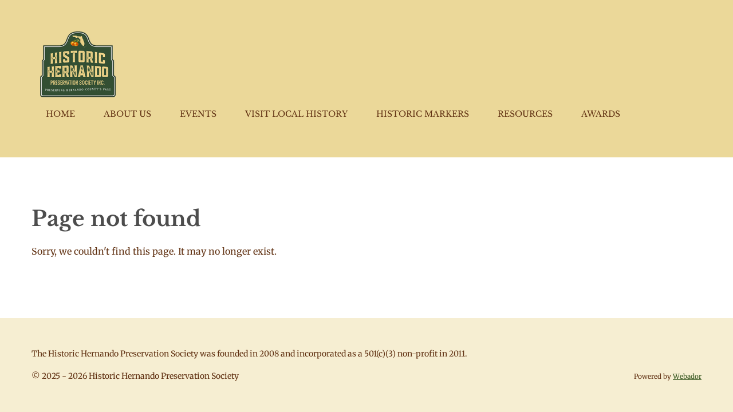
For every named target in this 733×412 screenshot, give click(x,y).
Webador (687, 377)
